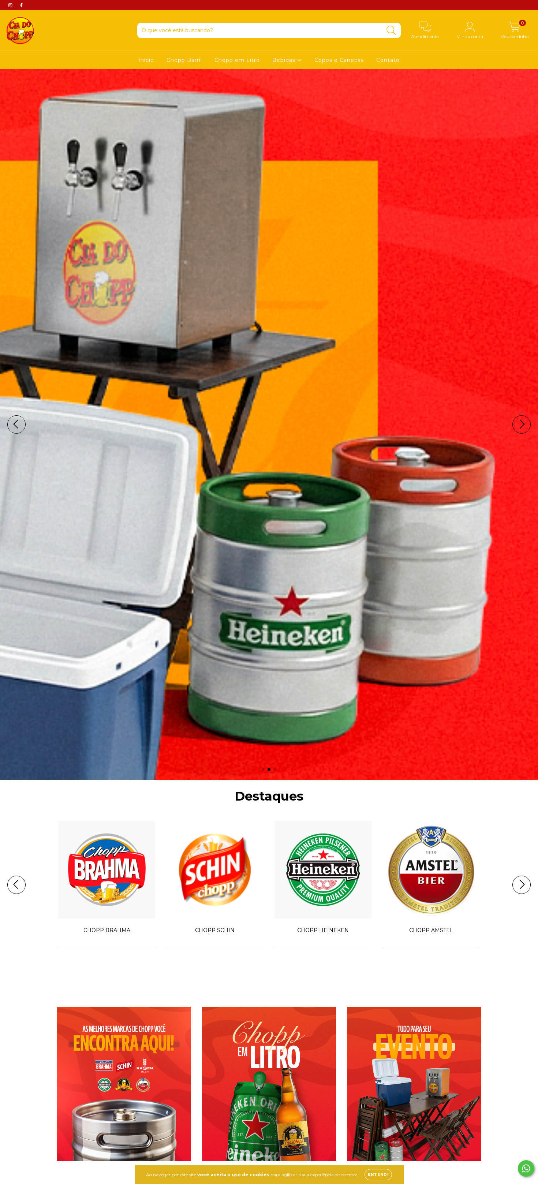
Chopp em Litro (237, 60)
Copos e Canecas (339, 60)
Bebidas (284, 60)
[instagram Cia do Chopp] (10, 5)
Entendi (378, 1174)
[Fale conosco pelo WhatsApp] (526, 1168)
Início (146, 60)
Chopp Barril (184, 60)
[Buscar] (391, 30)
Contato (388, 60)
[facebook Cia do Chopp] (21, 5)
